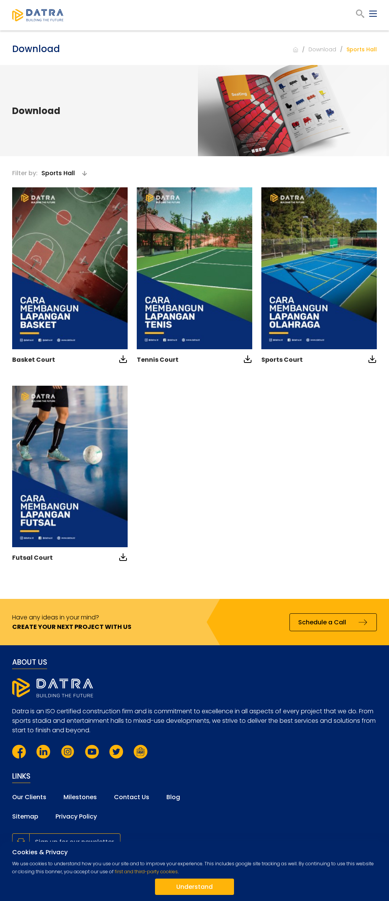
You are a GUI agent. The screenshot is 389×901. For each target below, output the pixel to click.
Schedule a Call (322, 622)
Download (322, 49)
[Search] (360, 13)
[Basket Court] (70, 268)
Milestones (80, 797)
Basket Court (33, 359)
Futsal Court (32, 557)
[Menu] (373, 13)
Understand (194, 886)
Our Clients (29, 797)
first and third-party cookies (146, 871)
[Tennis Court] (194, 268)
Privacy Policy (76, 816)
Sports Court (282, 359)
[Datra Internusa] (37, 15)
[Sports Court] (319, 268)
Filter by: (25, 173)
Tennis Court (158, 359)
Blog (173, 797)
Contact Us (131, 797)
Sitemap (25, 816)
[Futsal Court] (70, 467)
